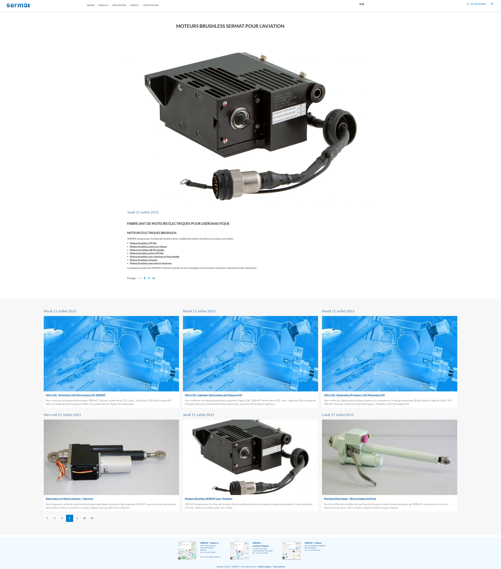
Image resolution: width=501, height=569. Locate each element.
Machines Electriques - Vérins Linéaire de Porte (350, 498)
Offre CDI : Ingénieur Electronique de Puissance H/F (213, 395)
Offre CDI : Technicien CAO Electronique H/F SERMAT (76, 395)
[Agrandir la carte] (187, 550)
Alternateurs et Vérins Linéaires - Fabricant (69, 498)
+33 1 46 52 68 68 (477, 4)
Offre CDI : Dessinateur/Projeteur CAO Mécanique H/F (354, 395)
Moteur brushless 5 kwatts (143, 259)
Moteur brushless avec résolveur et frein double (154, 256)
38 (84, 518)
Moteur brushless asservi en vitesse (148, 246)
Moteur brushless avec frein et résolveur (151, 263)
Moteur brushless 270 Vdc (143, 243)
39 (92, 518)
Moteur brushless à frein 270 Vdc (147, 253)
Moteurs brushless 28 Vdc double (147, 249)
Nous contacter (279, 567)
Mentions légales (264, 567)
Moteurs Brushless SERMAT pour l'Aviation (208, 498)
